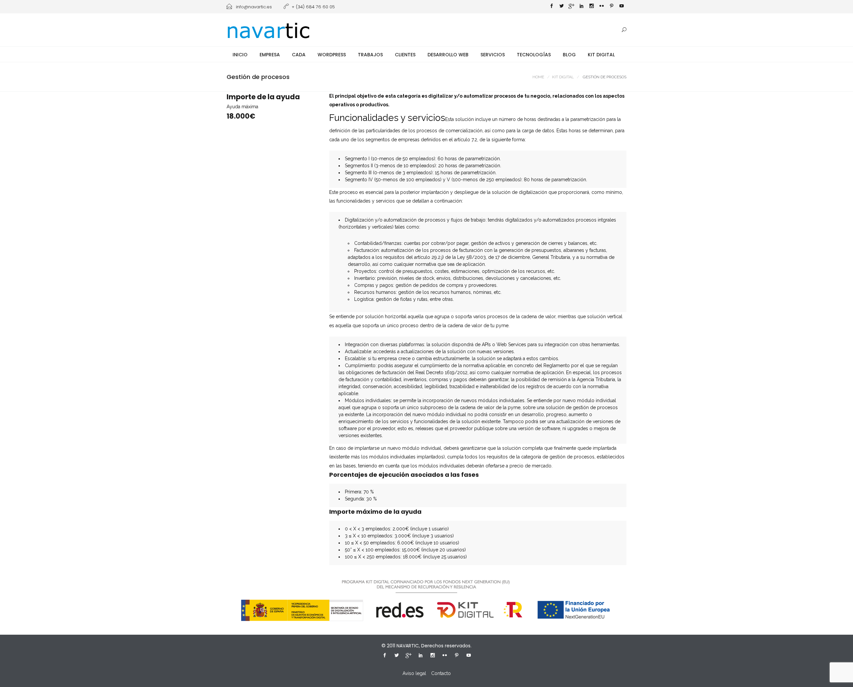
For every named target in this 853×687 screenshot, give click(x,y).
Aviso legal (414, 673)
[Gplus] (571, 7)
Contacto (441, 673)
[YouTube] (621, 6)
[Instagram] (591, 6)
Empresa (270, 54)
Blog (569, 54)
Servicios (492, 54)
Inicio (240, 54)
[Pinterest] (611, 6)
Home (538, 77)
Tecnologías (534, 54)
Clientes (405, 54)
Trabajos (370, 54)
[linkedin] (581, 6)
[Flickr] (601, 6)
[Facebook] (551, 6)
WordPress (332, 54)
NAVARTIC (408, 645)
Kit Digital (601, 54)
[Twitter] (561, 6)
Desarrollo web (447, 54)
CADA (299, 54)
